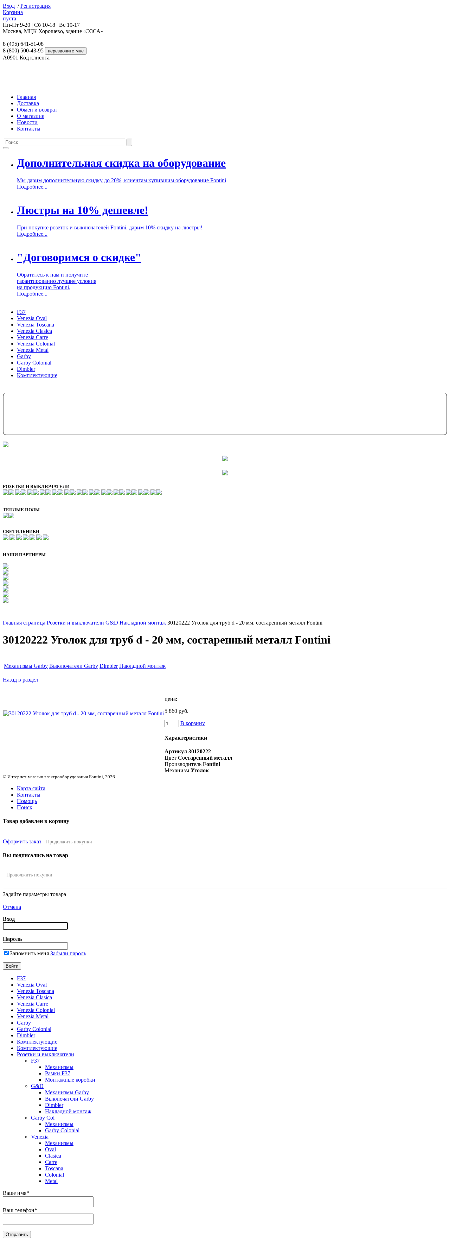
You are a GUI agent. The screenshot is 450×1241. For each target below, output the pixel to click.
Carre (51, 1162)
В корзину (192, 723)
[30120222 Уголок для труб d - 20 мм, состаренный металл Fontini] (83, 713)
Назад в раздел (20, 680)
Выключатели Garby (73, 666)
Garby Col (42, 1118)
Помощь (27, 801)
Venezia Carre (32, 337)
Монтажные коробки (70, 1080)
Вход (9, 6)
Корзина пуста (13, 15)
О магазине (30, 116)
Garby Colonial (34, 363)
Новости (27, 122)
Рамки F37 (57, 1073)
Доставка (28, 103)
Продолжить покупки (69, 841)
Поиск (24, 807)
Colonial (54, 1175)
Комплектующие (37, 375)
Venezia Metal (33, 350)
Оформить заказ (22, 841)
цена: (171, 699)
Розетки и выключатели (75, 623)
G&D (111, 623)
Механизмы (59, 1067)
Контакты (28, 129)
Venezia (40, 1137)
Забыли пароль (68, 953)
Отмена (12, 907)
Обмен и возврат (37, 110)
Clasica (53, 1156)
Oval (50, 1149)
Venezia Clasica (34, 331)
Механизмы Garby (26, 666)
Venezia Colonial (36, 344)
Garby (24, 356)
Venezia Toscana (35, 325)
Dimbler (26, 369)
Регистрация (35, 6)
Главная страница (24, 623)
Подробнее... (32, 187)
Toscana (54, 1168)
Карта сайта (31, 788)
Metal (51, 1181)
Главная (26, 97)
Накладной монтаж (143, 623)
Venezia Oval (32, 318)
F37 (21, 312)
